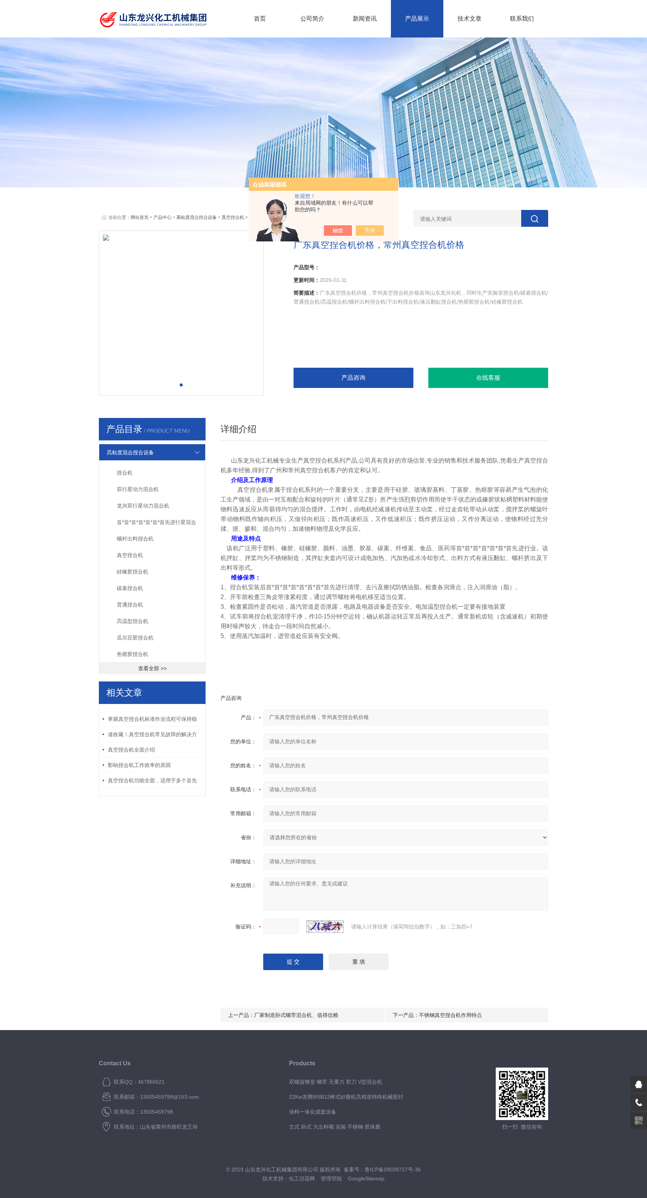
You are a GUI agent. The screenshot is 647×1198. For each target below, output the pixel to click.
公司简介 (312, 18)
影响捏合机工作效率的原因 (139, 765)
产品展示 (417, 18)
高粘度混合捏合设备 (196, 217)
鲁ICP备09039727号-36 (393, 1170)
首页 (260, 18)
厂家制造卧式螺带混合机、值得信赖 (296, 1015)
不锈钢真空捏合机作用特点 (450, 1015)
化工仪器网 (302, 1179)
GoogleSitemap (366, 1179)
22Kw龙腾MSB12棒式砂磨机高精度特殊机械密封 (346, 1097)
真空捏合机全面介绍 (131, 750)
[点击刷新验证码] (325, 926)
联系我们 (522, 18)
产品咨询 (353, 377)
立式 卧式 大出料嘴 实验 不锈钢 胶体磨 (334, 1127)
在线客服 (488, 377)
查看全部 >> (152, 668)
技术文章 (470, 18)
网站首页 (140, 217)
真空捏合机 (233, 217)
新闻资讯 (365, 18)
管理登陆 (331, 1179)
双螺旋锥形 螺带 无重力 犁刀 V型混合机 (335, 1082)
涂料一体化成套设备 (312, 1112)
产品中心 (162, 217)
